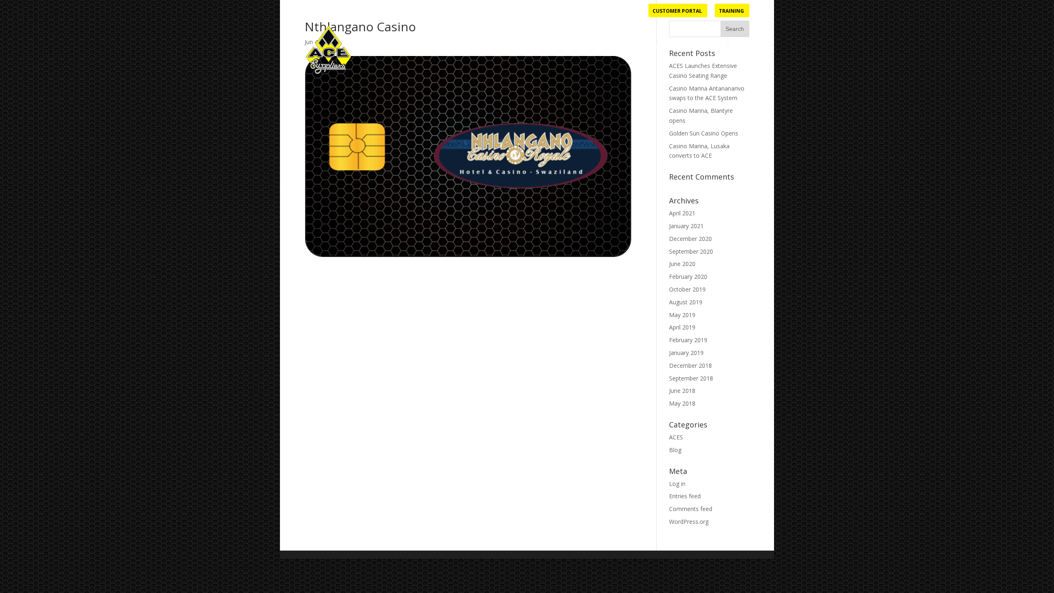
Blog (675, 450)
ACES (676, 437)
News (662, 46)
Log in (677, 484)
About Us (622, 46)
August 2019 (685, 302)
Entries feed (685, 496)
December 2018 (690, 365)
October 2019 (687, 289)
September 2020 (691, 251)
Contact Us (696, 46)
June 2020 (682, 264)
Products (540, 46)
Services (585, 46)
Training (731, 11)
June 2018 (682, 391)
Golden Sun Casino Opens (703, 133)
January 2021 (686, 226)
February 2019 (688, 340)
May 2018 (682, 403)
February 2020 (688, 276)
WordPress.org (689, 521)
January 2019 (686, 353)
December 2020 (690, 239)
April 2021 (682, 213)
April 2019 (682, 327)
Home (508, 46)
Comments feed (690, 509)
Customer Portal (677, 11)
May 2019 (682, 315)
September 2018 (691, 378)
